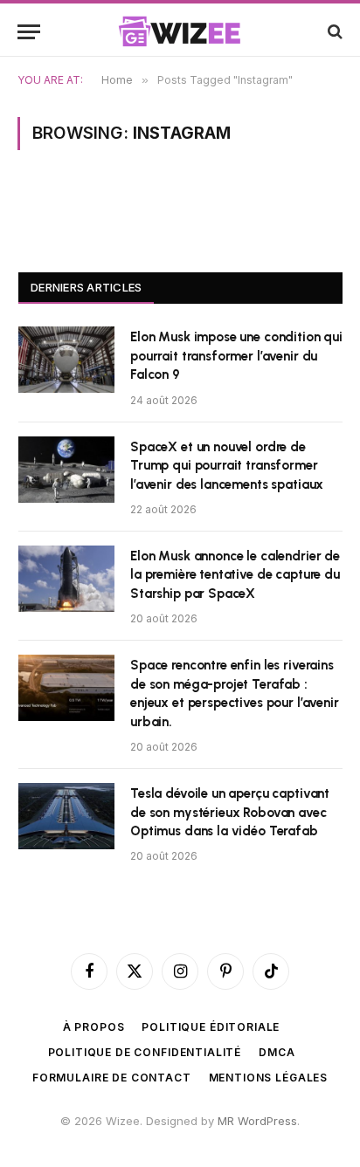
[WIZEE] (180, 31)
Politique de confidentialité (145, 1052)
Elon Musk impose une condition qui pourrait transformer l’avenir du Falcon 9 (236, 355)
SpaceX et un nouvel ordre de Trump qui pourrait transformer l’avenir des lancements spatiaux (226, 465)
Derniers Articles (86, 287)
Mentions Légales (268, 1077)
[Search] (333, 31)
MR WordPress (257, 1121)
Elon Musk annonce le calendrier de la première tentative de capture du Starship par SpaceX (235, 574)
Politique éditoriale (211, 1026)
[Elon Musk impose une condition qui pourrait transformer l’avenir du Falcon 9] (66, 359)
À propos (94, 1026)
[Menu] (28, 31)
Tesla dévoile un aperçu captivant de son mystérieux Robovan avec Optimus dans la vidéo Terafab (229, 812)
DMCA (276, 1052)
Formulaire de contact (111, 1077)
